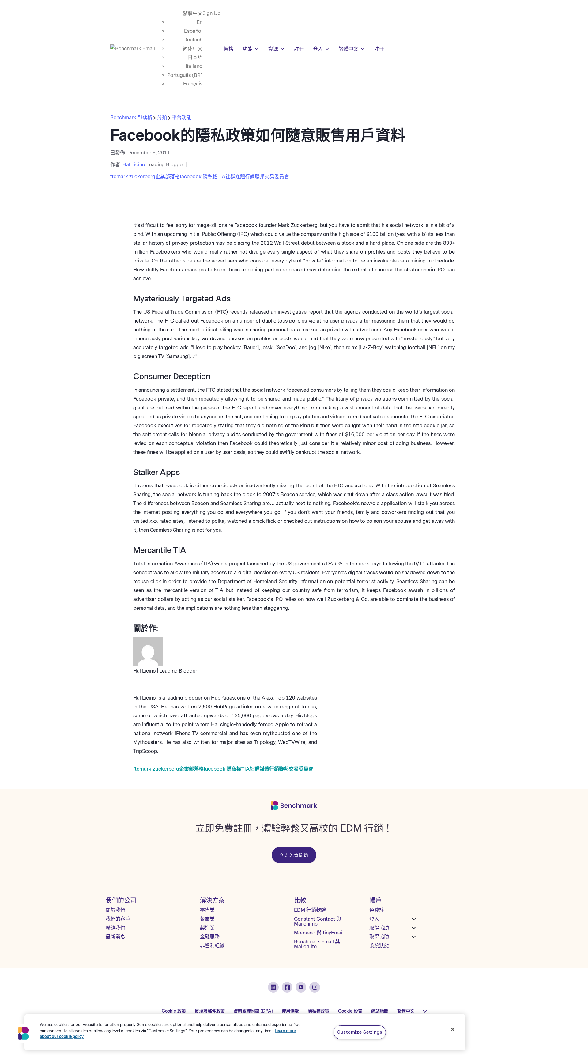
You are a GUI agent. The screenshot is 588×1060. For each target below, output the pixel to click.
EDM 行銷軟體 (310, 910)
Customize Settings (360, 1032)
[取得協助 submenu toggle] (414, 928)
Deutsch (192, 40)
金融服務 (210, 937)
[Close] (452, 1029)
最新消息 (115, 937)
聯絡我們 (115, 928)
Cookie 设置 (350, 1011)
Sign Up (211, 13)
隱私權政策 (318, 1011)
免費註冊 (379, 910)
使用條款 (290, 1011)
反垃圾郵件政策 (210, 1011)
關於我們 (115, 910)
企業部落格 (167, 176)
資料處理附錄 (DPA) (253, 1011)
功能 (247, 49)
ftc (113, 176)
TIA (221, 176)
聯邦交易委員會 (272, 176)
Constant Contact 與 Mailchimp (317, 921)
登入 (318, 49)
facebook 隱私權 (198, 176)
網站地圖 (379, 1011)
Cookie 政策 (174, 1011)
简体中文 (192, 48)
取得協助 (379, 928)
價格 (228, 49)
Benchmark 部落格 (131, 117)
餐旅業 (207, 919)
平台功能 (181, 117)
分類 (162, 117)
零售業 (207, 910)
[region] (245, 1032)
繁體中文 (192, 13)
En (199, 22)
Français (192, 84)
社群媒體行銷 (240, 176)
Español (193, 31)
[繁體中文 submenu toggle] (425, 1011)
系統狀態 (379, 946)
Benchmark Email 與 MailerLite (317, 944)
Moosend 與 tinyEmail (319, 933)
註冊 (299, 49)
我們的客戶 (118, 919)
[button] (23, 1033)
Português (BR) (184, 75)
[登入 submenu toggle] (414, 919)
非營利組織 (212, 946)
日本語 (195, 57)
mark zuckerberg (135, 176)
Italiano (194, 66)
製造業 (207, 928)
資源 (273, 49)
